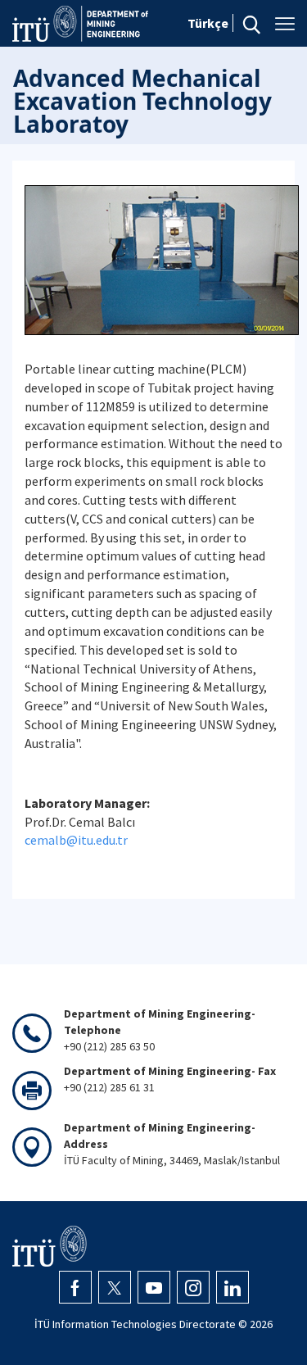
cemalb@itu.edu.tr (76, 840)
